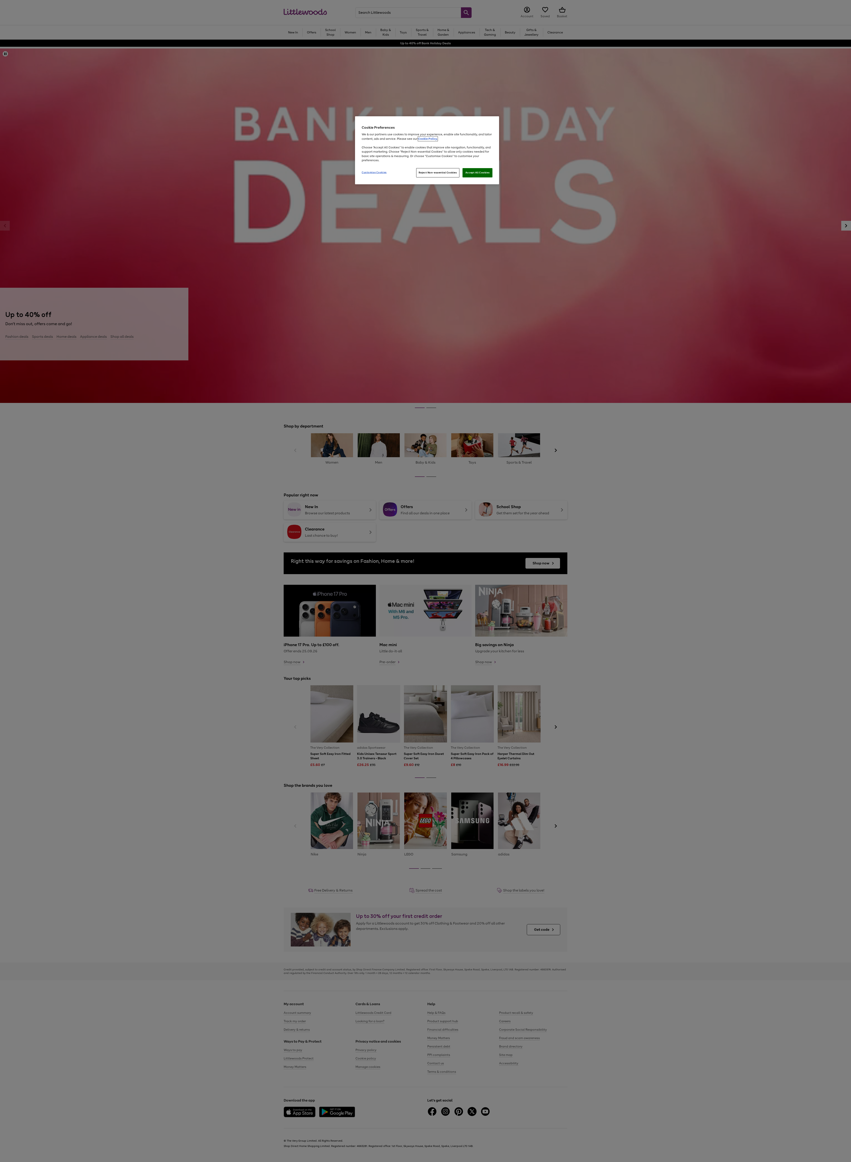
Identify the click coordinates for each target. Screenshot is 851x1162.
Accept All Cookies (477, 172)
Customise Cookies (374, 172)
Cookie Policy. (427, 139)
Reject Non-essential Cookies (438, 172)
